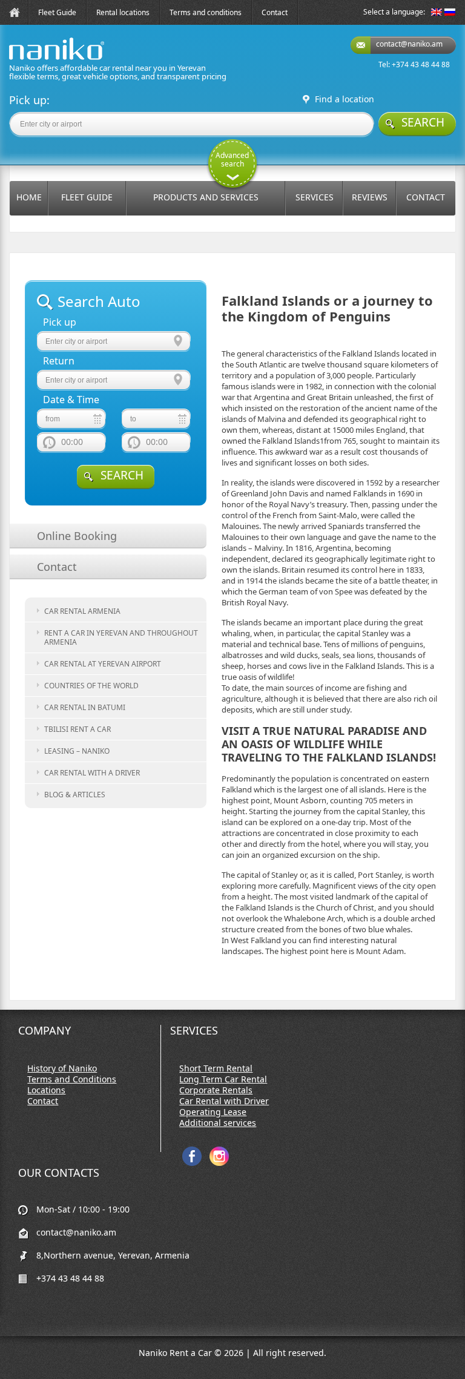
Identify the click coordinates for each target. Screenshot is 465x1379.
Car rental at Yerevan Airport (102, 664)
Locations (46, 1090)
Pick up (59, 322)
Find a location (344, 99)
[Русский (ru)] (449, 13)
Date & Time (71, 399)
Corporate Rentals (215, 1090)
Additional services (217, 1122)
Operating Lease (212, 1112)
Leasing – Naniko (77, 751)
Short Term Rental (215, 1068)
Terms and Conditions (71, 1079)
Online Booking (77, 535)
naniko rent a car (37, 60)
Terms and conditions (206, 12)
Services (314, 197)
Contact (275, 12)
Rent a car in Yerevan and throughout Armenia (121, 637)
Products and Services (206, 197)
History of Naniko (62, 1068)
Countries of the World (91, 685)
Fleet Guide (57, 12)
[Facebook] (192, 1163)
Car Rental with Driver (224, 1101)
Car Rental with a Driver (92, 773)
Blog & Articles (74, 794)
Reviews (370, 197)
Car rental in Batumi (84, 707)
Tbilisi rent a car (77, 729)
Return (58, 361)
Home (29, 197)
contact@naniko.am (409, 44)
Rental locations (123, 12)
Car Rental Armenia (82, 611)
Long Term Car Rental (223, 1079)
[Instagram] (219, 1163)
